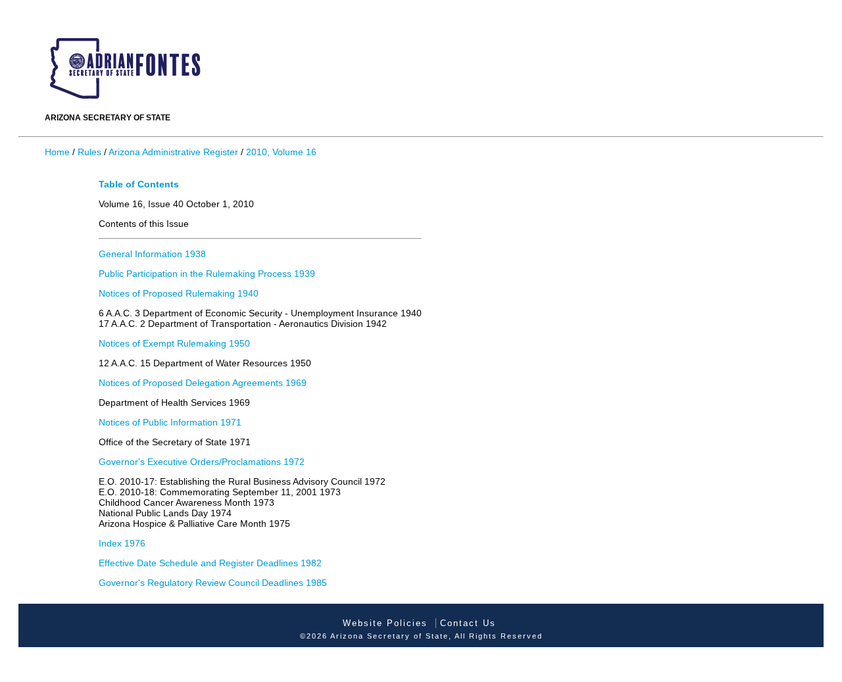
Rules (89, 152)
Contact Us (468, 623)
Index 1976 (122, 543)
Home (57, 152)
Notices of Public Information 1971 (170, 422)
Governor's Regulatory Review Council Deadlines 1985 (213, 582)
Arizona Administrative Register (173, 152)
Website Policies (385, 623)
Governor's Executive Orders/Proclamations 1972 (202, 461)
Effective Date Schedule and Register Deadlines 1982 (210, 563)
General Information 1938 (152, 254)
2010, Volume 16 (281, 152)
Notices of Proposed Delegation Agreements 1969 (203, 383)
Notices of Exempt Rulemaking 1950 (174, 343)
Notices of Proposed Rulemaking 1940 (179, 293)
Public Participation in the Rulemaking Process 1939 (207, 273)
